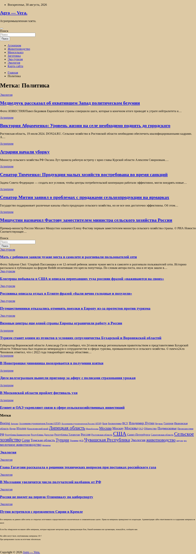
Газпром (168, 423)
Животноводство (19, 49)
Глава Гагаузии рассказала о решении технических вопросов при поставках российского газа (78, 467)
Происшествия (185, 428)
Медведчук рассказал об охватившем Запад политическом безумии (70, 102)
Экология (14, 62)
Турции (62, 439)
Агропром (14, 45)
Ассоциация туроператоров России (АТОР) (81, 424)
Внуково (159, 424)
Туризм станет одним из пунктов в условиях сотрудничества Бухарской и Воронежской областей (80, 338)
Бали (104, 423)
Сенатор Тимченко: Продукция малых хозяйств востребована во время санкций (84, 174)
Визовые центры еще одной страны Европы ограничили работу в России (61, 323)
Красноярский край (37, 428)
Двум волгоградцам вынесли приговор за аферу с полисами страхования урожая (68, 378)
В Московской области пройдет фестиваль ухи (39, 393)
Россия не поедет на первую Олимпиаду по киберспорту (46, 497)
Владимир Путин (141, 423)
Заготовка (14, 55)
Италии (21, 428)
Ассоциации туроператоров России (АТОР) (40, 423)
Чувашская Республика (107, 439)
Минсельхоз (15, 52)
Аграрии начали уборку (25, 151)
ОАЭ (140, 429)
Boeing (5, 423)
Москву (118, 428)
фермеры (46, 445)
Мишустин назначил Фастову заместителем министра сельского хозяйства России (86, 220)
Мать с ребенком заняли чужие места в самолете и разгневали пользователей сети (68, 257)
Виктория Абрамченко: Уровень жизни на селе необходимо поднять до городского (85, 125)
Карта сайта (15, 66)
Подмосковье (167, 428)
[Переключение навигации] (1, 28)
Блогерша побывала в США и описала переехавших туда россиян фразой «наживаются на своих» (82, 279)
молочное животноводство (21, 445)
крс (185, 441)
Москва (105, 428)
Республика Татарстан (67, 434)
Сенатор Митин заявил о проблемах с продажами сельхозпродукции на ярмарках (84, 197)
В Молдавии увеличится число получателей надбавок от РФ (50, 482)
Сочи (26, 440)
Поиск (4, 31)
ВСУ (125, 423)
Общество (150, 428)
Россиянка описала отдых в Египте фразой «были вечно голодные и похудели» (66, 293)
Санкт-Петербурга (138, 434)
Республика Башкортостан (17, 435)
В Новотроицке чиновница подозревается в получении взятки (51, 363)
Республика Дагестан (42, 434)
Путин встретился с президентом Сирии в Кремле (41, 512)
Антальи (14, 424)
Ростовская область (101, 434)
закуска (179, 441)
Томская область (43, 440)
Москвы (131, 428)
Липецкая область (67, 427)
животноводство (161, 439)
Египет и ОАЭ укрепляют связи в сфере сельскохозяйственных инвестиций (62, 408)
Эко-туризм (15, 59)
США (119, 434)
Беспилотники (115, 423)
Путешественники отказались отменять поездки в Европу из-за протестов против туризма (75, 308)
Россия (86, 434)
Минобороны (92, 429)
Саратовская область (162, 434)
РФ (2, 434)
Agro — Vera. (13, 12)
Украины (74, 440)
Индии (12, 429)
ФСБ (81, 441)
